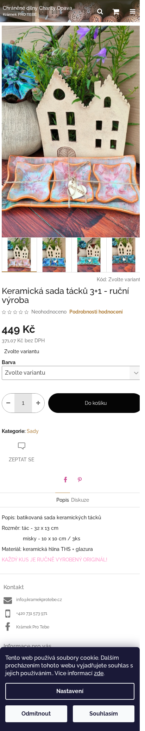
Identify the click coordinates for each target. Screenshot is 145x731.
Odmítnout (36, 713)
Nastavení (69, 691)
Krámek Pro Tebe (32, 627)
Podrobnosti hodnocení (96, 312)
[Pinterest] (79, 479)
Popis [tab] (62, 500)
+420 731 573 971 (31, 613)
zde (98, 673)
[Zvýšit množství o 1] (38, 403)
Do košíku (96, 403)
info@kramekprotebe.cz (39, 599)
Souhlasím (103, 713)
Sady (33, 431)
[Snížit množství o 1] (8, 403)
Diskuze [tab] (80, 500)
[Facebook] (65, 479)
